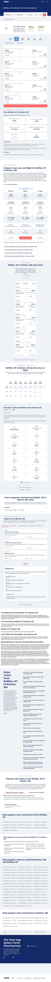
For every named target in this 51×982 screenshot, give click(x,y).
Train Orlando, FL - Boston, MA (40, 900)
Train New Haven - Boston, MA (25, 889)
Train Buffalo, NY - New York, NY (10, 822)
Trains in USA (16, 932)
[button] (30, 14)
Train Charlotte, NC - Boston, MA (10, 906)
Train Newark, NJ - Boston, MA (40, 872)
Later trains (31, 355)
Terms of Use (20, 978)
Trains (9, 932)
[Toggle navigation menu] (46, 1)
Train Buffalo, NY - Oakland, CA (10, 889)
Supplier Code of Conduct (39, 978)
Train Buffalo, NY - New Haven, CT (10, 870)
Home (5, 932)
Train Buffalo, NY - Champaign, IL (25, 900)
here (36, 359)
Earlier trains (20, 355)
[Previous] (7, 383)
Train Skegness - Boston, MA (9, 900)
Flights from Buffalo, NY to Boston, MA (35, 846)
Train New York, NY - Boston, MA (40, 875)
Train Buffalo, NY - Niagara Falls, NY (11, 827)
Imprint (13, 978)
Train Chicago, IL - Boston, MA (25, 886)
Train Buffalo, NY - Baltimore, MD (40, 825)
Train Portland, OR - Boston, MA (10, 878)
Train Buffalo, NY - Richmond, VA (10, 897)
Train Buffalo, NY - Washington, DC (26, 875)
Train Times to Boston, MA (26, 932)
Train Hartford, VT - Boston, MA (10, 926)
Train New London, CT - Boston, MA (41, 923)
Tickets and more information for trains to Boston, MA (14, 852)
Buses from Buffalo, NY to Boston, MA (35, 844)
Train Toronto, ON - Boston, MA (40, 870)
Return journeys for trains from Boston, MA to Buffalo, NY (14, 844)
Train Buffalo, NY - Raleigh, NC (10, 875)
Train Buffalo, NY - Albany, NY (40, 822)
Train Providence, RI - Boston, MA (10, 923)
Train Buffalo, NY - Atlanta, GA (40, 894)
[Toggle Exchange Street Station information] (45, 806)
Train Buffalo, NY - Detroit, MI (25, 867)
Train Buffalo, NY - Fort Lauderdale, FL (42, 878)
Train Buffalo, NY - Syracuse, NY (40, 827)
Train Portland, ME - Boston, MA (25, 918)
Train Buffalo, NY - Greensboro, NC (26, 892)
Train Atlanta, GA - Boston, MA (40, 881)
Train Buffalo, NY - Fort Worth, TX (40, 897)
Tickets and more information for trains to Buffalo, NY (36, 848)
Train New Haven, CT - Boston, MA (10, 920)
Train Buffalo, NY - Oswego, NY (25, 827)
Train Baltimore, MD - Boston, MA (41, 886)
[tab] (9, 43)
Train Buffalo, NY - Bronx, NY (39, 892)
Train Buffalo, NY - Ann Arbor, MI (25, 894)
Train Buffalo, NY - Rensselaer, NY (10, 825)
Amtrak (40, 615)
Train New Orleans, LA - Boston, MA (11, 867)
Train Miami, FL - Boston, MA (24, 883)
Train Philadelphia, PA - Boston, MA (26, 903)
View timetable (14, 138)
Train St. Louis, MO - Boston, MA (10, 886)
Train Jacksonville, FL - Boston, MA (26, 881)
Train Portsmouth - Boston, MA (10, 872)
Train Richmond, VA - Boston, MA (25, 906)
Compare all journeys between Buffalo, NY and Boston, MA (14, 848)
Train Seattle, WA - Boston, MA (40, 903)
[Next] (45, 39)
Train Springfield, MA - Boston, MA (41, 920)
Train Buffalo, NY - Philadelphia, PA (11, 830)
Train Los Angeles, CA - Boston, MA (26, 872)
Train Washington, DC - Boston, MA (11, 892)
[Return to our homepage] (6, 1)
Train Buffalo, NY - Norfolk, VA (9, 881)
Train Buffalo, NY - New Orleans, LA (11, 883)
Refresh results (24, 278)
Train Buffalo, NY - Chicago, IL (25, 825)
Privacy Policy (28, 978)
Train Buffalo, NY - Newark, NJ (25, 822)
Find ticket (14, 122)
